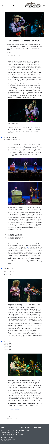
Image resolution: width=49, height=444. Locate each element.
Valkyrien (27, 247)
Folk (9, 418)
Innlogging (20, 434)
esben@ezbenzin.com (14, 55)
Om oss (20, 432)
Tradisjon (18, 418)
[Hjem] (32, 5)
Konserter (13, 418)
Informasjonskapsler (23, 430)
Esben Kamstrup (15, 409)
